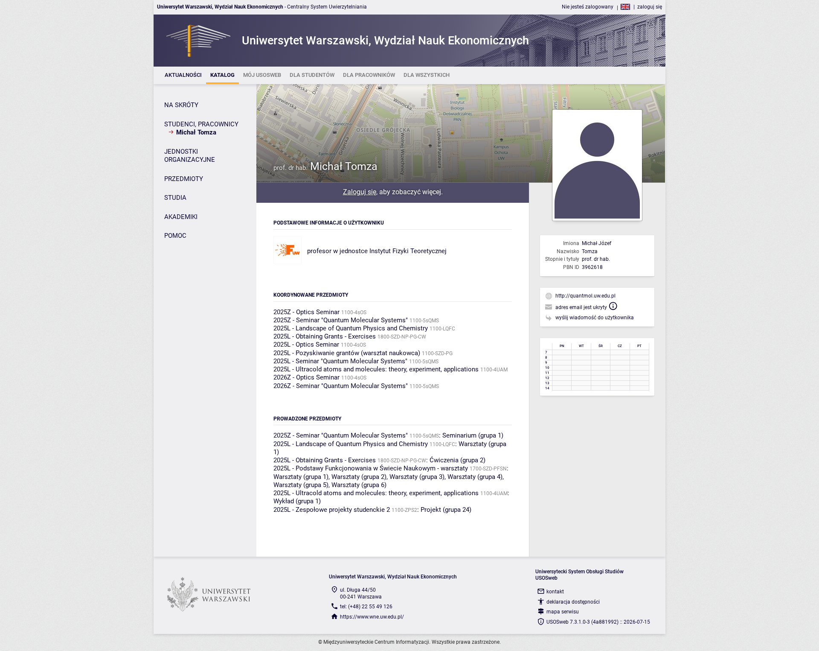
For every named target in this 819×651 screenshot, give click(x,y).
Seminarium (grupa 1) (472, 435)
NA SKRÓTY (181, 105)
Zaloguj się (359, 192)
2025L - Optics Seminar (306, 344)
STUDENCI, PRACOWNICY (201, 124)
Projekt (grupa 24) (446, 510)
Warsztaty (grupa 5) (300, 485)
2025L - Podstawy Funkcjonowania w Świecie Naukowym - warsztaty (370, 468)
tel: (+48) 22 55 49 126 (366, 607)
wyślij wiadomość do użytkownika (594, 318)
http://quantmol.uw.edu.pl (585, 296)
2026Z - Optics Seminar (306, 377)
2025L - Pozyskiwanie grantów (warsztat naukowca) (346, 353)
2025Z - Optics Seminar (306, 312)
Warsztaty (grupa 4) (474, 477)
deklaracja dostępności (573, 602)
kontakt (555, 592)
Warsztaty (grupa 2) (358, 477)
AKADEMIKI (180, 217)
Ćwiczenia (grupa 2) (457, 460)
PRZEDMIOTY (183, 179)
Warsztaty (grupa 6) (358, 485)
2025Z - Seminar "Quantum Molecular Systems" (340, 320)
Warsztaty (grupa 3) (416, 477)
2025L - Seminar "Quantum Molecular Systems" (340, 361)
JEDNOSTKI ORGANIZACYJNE (189, 156)
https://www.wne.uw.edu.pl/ (372, 617)
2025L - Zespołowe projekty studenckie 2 (331, 510)
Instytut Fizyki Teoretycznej (408, 251)
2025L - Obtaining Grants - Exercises (324, 336)
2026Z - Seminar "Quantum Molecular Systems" (340, 386)
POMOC (175, 235)
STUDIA (175, 197)
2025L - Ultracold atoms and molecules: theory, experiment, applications (376, 369)
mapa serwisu (562, 612)
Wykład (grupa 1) (297, 501)
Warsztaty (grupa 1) (300, 477)
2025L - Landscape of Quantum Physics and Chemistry (350, 328)
